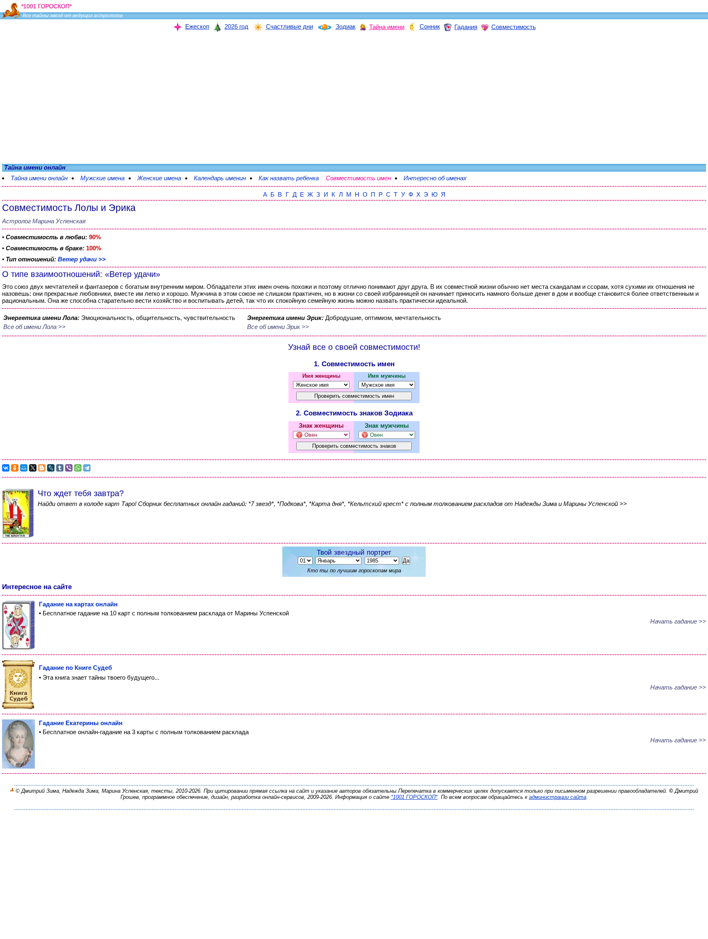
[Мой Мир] (23, 468)
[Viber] (69, 468)
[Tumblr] (60, 468)
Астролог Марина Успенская (44, 221)
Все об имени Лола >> (34, 326)
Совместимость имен (358, 178)
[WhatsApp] (78, 468)
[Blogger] (41, 468)
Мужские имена (102, 178)
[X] (32, 468)
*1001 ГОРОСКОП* (414, 797)
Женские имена (159, 178)
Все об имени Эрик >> (278, 326)
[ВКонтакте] (5, 468)
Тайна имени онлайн (39, 178)
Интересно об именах (435, 178)
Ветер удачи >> (82, 259)
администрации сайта (557, 797)
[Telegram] (87, 468)
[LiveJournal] (50, 468)
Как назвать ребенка (289, 178)
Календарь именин (220, 178)
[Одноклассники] (14, 468)
